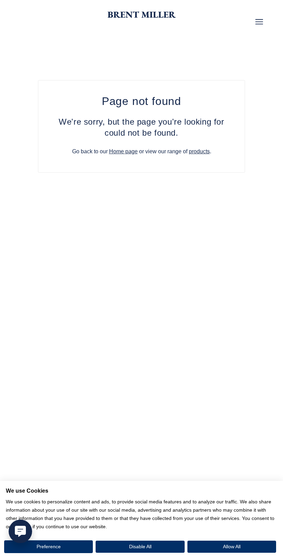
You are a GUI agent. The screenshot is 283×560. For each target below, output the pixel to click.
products (199, 151)
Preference (49, 546)
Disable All (140, 546)
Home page (123, 151)
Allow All (232, 546)
